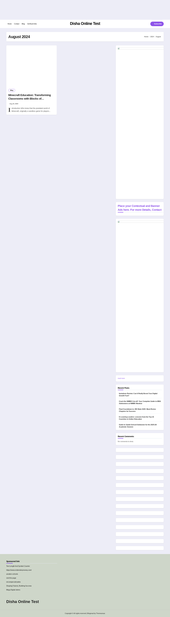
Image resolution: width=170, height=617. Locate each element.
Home (10, 24)
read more (121, 378)
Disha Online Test (85, 23)
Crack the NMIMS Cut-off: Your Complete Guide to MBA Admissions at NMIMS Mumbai (140, 402)
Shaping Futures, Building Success (19, 586)
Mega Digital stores (13, 590)
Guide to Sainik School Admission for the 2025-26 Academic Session (138, 426)
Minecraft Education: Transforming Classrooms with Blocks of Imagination (29, 99)
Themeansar (100, 613)
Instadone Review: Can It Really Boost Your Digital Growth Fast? (138, 395)
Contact (16, 24)
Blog (23, 24)
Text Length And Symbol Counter (18, 566)
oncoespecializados (13, 582)
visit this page (11, 578)
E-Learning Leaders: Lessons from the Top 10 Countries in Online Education (136, 418)
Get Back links (32, 24)
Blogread (90, 613)
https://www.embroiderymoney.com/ (18, 570)
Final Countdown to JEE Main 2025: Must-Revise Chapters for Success (137, 410)
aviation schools (12, 574)
